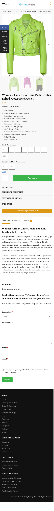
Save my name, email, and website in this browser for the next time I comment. (27, 371)
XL (37, 150)
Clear (4, 172)
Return (4, 452)
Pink (12, 167)
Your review (7, 323)
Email (5, 359)
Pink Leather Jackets (9, 488)
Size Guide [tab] (6, 218)
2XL (44, 150)
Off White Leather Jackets (11, 481)
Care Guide (7, 201)
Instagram (5, 426)
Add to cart (33, 178)
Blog (3, 416)
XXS (4, 150)
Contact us (5, 442)
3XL (4, 156)
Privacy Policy (7, 409)
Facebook (5, 419)
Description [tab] (16, 218)
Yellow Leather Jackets (10, 484)
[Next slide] (48, 45)
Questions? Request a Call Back (26, 208)
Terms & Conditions (9, 406)
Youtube (5, 432)
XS (11, 150)
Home (4, 11)
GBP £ (5, 36)
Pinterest (5, 429)
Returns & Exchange (12, 195)
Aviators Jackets (7, 468)
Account (5, 445)
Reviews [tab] (27, 218)
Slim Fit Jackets (12, 11)
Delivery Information (12, 189)
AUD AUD (6, 49)
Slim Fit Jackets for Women (28, 11)
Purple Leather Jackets (10, 491)
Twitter (4, 422)
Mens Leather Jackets (9, 461)
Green (5, 167)
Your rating (7, 312)
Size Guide (6, 448)
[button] (50, 4)
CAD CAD (6, 42)
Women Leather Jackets (10, 465)
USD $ (5, 27)
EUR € (5, 32)
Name (5, 348)
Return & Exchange (9, 412)
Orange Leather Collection (11, 478)
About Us (5, 399)
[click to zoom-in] (27, 45)
